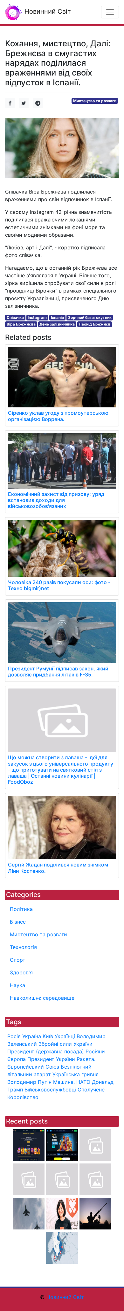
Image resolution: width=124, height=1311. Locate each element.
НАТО (83, 1082)
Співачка (15, 317)
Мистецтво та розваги (94, 100)
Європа (16, 1059)
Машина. (64, 1082)
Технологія (23, 947)
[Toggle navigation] (110, 12)
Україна (31, 1036)
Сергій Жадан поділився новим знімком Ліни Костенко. (58, 867)
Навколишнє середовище (42, 998)
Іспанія (57, 317)
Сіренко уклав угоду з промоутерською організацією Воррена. (58, 416)
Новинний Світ (47, 11)
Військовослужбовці (50, 1089)
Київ (48, 1036)
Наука (17, 985)
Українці (65, 1036)
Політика (21, 909)
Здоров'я (21, 972)
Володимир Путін (29, 1082)
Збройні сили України (65, 1044)
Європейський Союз (33, 1067)
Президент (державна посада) (45, 1051)
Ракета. (86, 1059)
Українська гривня (75, 1074)
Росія (14, 1036)
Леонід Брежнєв (94, 324)
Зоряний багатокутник (90, 317)
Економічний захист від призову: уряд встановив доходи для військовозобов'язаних (56, 500)
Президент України (51, 1059)
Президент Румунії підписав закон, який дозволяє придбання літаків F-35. (58, 671)
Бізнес (18, 922)
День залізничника (57, 324)
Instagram (37, 317)
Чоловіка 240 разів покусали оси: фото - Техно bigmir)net (59, 585)
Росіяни (95, 1051)
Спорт (17, 960)
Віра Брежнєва (21, 324)
